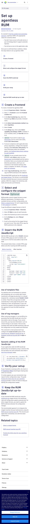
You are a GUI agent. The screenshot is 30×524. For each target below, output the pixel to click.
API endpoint (6, 204)
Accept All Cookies (15, 521)
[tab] (6, 249)
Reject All (15, 516)
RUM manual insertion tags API (9, 411)
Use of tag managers (7, 352)
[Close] (28, 492)
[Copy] (26, 255)
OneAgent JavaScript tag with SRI (10, 335)
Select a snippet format (7, 203)
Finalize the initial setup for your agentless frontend (15, 433)
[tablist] (15, 249)
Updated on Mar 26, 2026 (7, 30)
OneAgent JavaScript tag (16, 333)
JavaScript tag (5, 333)
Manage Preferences (15, 512)
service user (8, 159)
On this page (5, 8)
